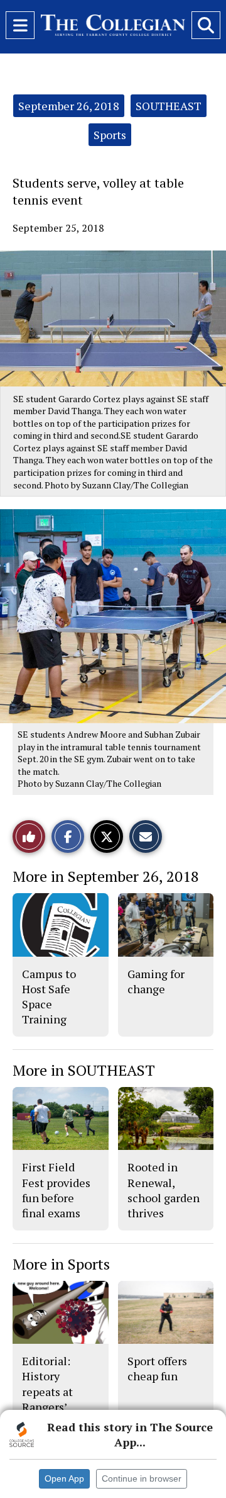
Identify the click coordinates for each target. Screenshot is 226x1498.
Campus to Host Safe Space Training (49, 996)
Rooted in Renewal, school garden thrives (163, 1189)
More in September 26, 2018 (106, 876)
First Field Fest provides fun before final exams (56, 1189)
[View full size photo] (119, 615)
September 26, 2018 (68, 105)
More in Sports (61, 1264)
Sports (110, 134)
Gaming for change (156, 981)
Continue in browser (141, 1478)
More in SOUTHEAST (84, 1070)
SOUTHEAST (169, 105)
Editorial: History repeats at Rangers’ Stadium (47, 1391)
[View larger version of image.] (113, 318)
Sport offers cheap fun (157, 1368)
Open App (64, 1478)
